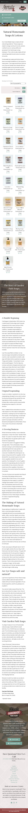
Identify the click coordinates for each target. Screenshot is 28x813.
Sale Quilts (14, 768)
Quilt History (14, 777)
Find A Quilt (15, 739)
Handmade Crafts (9, 17)
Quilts (14, 766)
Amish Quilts (7, 15)
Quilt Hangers (14, 770)
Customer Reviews (14, 779)
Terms (14, 773)
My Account (14, 780)
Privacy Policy (18, 810)
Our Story (14, 775)
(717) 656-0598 (7, 759)
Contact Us (14, 782)
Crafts (14, 771)
